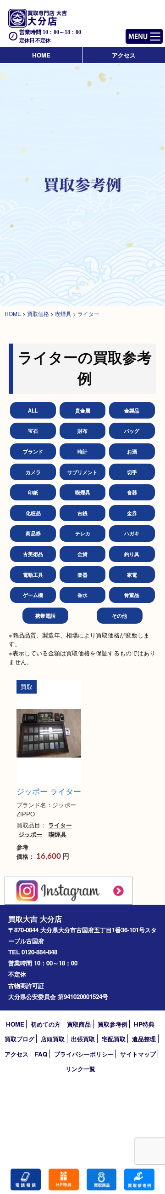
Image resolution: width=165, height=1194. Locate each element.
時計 (82, 451)
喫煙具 (82, 492)
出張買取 (83, 1038)
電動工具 (33, 574)
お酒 (132, 451)
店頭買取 (53, 1038)
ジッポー (30, 833)
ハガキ (131, 533)
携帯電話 (45, 615)
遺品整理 (144, 1038)
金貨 (82, 553)
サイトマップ (138, 1054)
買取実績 (139, 1179)
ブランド (33, 451)
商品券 (33, 533)
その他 (119, 615)
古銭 (82, 513)
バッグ (131, 430)
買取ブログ (19, 1038)
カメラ (33, 472)
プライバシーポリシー (84, 1054)
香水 (82, 594)
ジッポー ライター (48, 791)
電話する (26, 1179)
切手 (132, 472)
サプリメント (82, 472)
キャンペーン (64, 1179)
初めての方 (45, 1024)
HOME (41, 55)
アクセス (124, 55)
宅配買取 (114, 1038)
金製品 (131, 410)
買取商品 (79, 1024)
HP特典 (144, 1024)
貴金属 (82, 410)
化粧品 (33, 513)
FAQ (41, 1054)
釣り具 (131, 553)
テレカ (82, 533)
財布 (82, 430)
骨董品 (131, 594)
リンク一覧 (80, 1068)
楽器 (82, 574)
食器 (132, 492)
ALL (33, 410)
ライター (60, 825)
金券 (132, 513)
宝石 (33, 430)
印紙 (33, 492)
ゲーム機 (33, 594)
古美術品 (33, 553)
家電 (132, 574)
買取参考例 (112, 1024)
